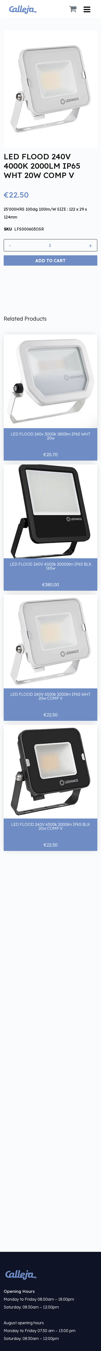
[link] (50, 1275)
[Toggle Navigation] (86, 9)
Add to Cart (50, 260)
